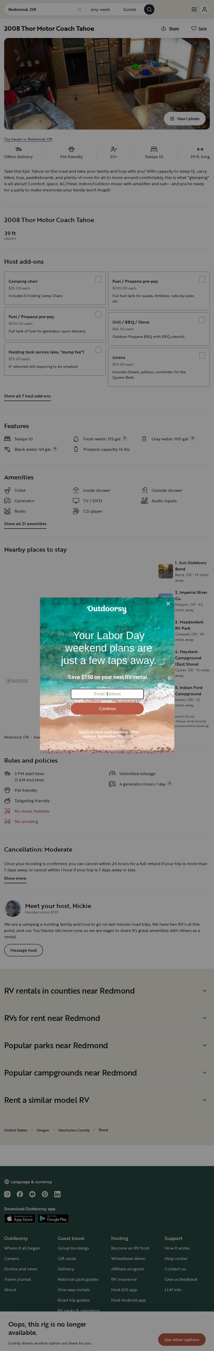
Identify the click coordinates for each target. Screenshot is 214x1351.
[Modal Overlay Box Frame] (107, 675)
